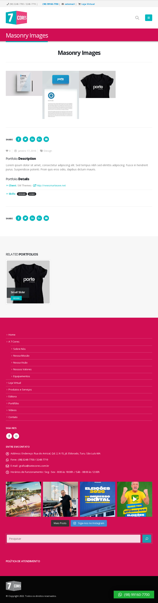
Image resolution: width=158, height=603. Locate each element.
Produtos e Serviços (20, 389)
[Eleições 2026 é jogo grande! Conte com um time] (97, 499)
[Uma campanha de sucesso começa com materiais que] (134, 499)
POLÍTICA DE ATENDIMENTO (23, 561)
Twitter (25, 139)
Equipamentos (21, 376)
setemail (70, 4)
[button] (134, 594)
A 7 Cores (13, 341)
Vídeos (12, 410)
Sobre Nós (19, 349)
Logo (32, 194)
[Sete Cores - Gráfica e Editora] (16, 18)
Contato (13, 417)
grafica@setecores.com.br (34, 465)
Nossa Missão (21, 355)
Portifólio (13, 403)
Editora (12, 396)
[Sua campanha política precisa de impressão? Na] (60, 499)
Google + (39, 139)
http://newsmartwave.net (51, 185)
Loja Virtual (88, 4)
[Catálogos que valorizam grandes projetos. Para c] (23, 499)
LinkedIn (32, 139)
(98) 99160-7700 (50, 4)
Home (11, 334)
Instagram (16, 436)
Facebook (18, 139)
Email (46, 139)
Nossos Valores (22, 369)
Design (48, 150)
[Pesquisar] (146, 539)
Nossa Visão (20, 362)
